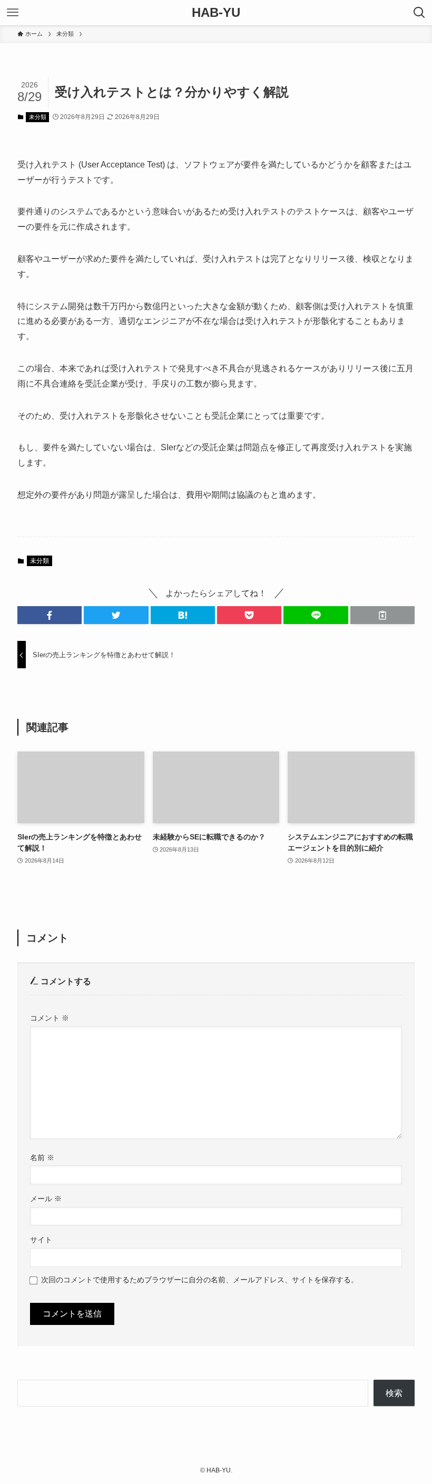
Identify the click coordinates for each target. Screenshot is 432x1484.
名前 (42, 1157)
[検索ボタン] (419, 12)
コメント (49, 1018)
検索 (394, 1393)
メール (46, 1198)
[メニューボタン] (12, 12)
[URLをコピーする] (382, 615)
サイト (41, 1239)
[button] (49, 615)
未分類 (37, 117)
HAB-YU (216, 12)
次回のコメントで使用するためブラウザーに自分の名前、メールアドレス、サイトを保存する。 (199, 1279)
